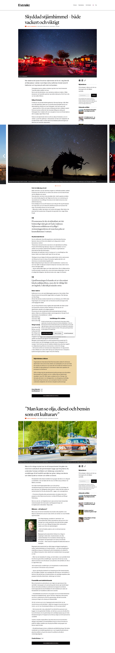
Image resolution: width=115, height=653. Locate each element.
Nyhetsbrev (81, 5)
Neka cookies (58, 333)
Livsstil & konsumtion (32, 26)
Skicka (94, 95)
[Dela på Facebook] (80, 80)
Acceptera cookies (47, 333)
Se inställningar (68, 333)
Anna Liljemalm (36, 389)
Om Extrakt (88, 5)
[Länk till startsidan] (24, 5)
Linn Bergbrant (36, 391)
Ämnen (75, 5)
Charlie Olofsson (36, 638)
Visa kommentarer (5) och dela (50, 395)
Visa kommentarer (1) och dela (50, 643)
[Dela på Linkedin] (82, 80)
